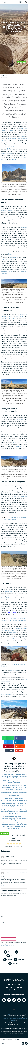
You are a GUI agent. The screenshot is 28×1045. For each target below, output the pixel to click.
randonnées (13, 670)
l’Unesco (22, 136)
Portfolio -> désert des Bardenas (13, 665)
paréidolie (20, 419)
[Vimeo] (24, 1000)
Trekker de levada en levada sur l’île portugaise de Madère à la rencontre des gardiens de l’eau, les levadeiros (14, 805)
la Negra (24, 153)
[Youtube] (19, 1000)
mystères (18, 446)
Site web (3, 927)
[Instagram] (23, 1043)
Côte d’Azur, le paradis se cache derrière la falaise (14, 782)
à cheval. (13, 159)
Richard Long (14, 257)
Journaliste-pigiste (7, 1014)
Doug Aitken (20, 316)
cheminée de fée (20, 442)
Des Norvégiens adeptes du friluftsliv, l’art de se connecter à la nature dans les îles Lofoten (14, 811)
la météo (11, 674)
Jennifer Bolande (6, 316)
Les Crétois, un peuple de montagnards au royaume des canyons (14, 799)
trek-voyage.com (4, 2)
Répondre (2, 866)
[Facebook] (26, 1043)
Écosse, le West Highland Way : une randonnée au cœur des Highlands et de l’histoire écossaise (14, 787)
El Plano (10, 149)
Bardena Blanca (6, 153)
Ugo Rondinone (22, 314)
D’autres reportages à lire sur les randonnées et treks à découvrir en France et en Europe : (14, 767)
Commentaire (4, 897)
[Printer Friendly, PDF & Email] (21, 62)
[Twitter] (14, 1000)
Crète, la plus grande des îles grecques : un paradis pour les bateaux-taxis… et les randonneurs (14, 794)
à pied (23, 157)
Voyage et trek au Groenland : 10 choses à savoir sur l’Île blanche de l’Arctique (14, 818)
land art (10, 254)
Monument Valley (7, 272)
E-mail (2, 922)
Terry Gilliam (12, 632)
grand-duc (8, 592)
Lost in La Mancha (6, 694)
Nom (2, 916)
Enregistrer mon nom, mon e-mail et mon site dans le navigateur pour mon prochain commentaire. (13, 935)
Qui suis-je (18, 1039)
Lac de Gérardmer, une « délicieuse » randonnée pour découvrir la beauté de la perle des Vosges (14, 776)
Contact (3, 1043)
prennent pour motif (8, 318)
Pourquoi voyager (6, 1039)
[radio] (7, 843)
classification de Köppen (15, 147)
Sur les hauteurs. (20, 496)
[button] (20, 2)
